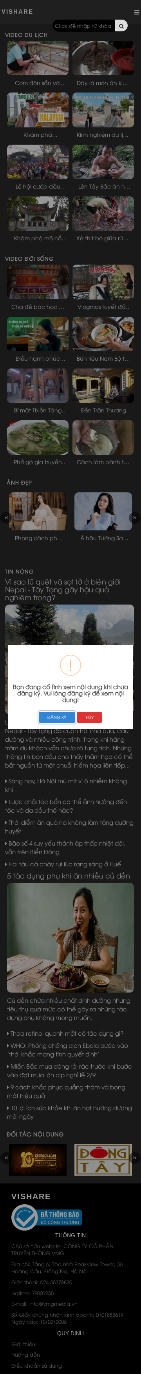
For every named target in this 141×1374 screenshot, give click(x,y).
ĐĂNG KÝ (56, 717)
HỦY (90, 717)
